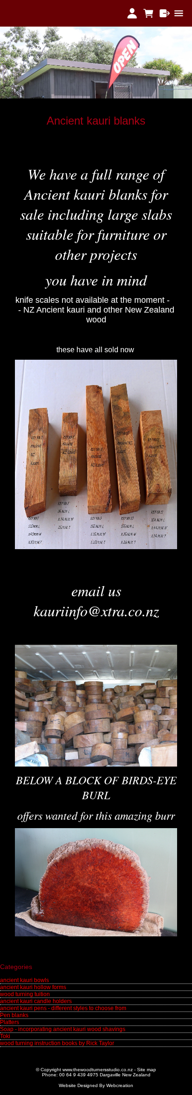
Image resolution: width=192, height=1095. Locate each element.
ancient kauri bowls (24, 980)
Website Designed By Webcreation (96, 1085)
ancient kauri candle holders (36, 1001)
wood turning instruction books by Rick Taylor (57, 1043)
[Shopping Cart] (148, 13)
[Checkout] (165, 13)
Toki (5, 1036)
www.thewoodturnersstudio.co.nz (97, 1069)
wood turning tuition (25, 994)
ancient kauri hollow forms (33, 987)
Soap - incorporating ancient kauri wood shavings (62, 1029)
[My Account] (132, 13)
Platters (9, 1022)
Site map (146, 1069)
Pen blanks (14, 1015)
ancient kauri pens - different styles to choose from (63, 1008)
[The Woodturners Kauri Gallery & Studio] (96, 96)
